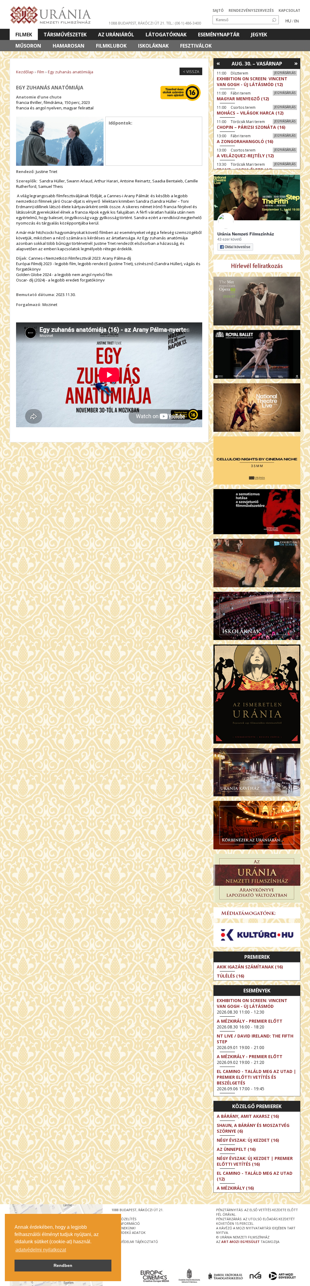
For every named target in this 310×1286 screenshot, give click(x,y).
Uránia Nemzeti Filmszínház (245, 234)
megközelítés (123, 1219)
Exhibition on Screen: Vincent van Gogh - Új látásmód (252, 1003)
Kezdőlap (25, 72)
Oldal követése (237, 247)
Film (40, 72)
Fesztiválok (196, 45)
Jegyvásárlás (284, 73)
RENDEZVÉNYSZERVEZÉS (251, 10)
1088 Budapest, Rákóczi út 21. (137, 23)
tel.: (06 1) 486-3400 (183, 23)
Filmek (23, 34)
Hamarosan (68, 45)
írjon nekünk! (123, 1228)
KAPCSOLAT (289, 10)
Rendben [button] (63, 1265)
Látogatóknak (166, 34)
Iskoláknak (153, 45)
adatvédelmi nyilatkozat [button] (40, 1249)
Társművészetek (65, 34)
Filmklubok (111, 45)
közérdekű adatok (128, 1232)
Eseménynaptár (218, 34)
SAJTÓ (218, 10)
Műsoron (28, 45)
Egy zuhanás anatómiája (70, 72)
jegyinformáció (125, 1223)
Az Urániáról (116, 34)
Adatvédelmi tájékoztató (134, 1241)
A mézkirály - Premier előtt (249, 1021)
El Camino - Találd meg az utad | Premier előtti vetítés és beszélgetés (256, 1077)
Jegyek (259, 34)
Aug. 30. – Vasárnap (257, 63)
